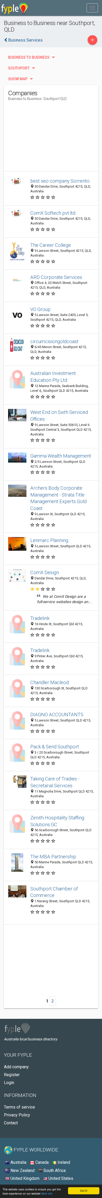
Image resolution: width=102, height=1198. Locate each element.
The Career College (50, 245)
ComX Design (44, 572)
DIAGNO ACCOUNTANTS (56, 714)
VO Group (40, 309)
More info (47, 1193)
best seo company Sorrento (60, 181)
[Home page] (14, 7)
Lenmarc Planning (49, 540)
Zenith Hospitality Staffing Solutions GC (57, 821)
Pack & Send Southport (54, 746)
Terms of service (19, 1107)
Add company (16, 1066)
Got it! (83, 1190)
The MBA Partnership (53, 856)
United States (60, 1178)
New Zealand (22, 1170)
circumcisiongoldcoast (54, 341)
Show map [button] (17, 79)
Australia (17, 1162)
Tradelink (39, 618)
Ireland (63, 1162)
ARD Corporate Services (56, 277)
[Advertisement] (47, 138)
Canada (41, 1162)
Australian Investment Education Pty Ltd (53, 376)
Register (12, 1074)
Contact (11, 1122)
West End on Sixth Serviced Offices (59, 415)
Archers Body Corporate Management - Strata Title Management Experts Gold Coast (58, 498)
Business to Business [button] (28, 57)
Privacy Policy (17, 1114)
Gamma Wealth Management (60, 456)
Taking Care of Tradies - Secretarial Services (54, 782)
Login (9, 1082)
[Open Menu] (92, 7)
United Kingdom (24, 1178)
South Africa (54, 1170)
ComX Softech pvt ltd (52, 213)
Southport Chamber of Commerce (54, 892)
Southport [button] (19, 68)
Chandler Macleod (49, 682)
